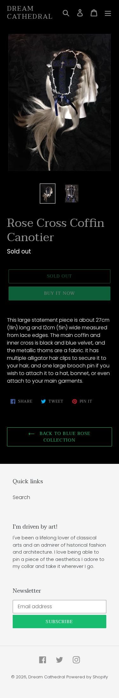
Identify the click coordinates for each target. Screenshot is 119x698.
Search (21, 497)
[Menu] (108, 13)
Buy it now (59, 293)
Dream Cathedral (30, 13)
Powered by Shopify (87, 677)
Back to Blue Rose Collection (64, 437)
